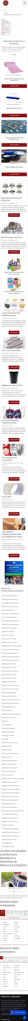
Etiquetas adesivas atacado (9, 667)
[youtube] (7, 1014)
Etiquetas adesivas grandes (9, 692)
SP (11, 957)
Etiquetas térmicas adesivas (6, 33)
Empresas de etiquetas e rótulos (10, 786)
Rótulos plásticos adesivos (6, 24)
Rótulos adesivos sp (7, 746)
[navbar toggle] (24, 3)
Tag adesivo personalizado (8, 728)
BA (26, 957)
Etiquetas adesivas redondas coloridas (12, 646)
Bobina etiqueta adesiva (8, 635)
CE (3, 960)
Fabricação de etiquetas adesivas (10, 649)
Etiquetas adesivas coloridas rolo (10, 671)
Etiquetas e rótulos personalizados (11, 789)
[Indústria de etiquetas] (12, 228)
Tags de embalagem (7, 725)
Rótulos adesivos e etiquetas (9, 807)
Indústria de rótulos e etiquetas (10, 743)
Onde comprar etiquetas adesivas (10, 614)
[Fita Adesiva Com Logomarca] (14, 450)
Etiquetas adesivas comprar (9, 639)
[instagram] (5, 1014)
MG (4, 957)
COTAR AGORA (14, 86)
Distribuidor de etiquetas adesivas (10, 657)
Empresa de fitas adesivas (8, 717)
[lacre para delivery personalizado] (14, 305)
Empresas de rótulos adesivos (9, 821)
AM (17, 960)
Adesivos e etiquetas (11, 996)
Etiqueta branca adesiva (8, 631)
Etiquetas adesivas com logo (9, 674)
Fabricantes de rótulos (7, 825)
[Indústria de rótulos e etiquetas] (12, 188)
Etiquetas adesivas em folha (9, 678)
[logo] (5, 3)
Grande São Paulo (25, 913)
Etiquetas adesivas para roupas (10, 606)
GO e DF (11, 960)
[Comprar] (14, 156)
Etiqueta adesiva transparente (9, 599)
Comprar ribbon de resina (8, 846)
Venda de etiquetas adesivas (9, 653)
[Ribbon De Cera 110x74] (14, 377)
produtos (6, 13)
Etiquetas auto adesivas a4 (9, 707)
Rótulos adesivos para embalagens (11, 793)
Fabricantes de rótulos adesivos (10, 818)
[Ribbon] (14, 97)
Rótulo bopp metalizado (8, 735)
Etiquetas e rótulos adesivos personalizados (13, 778)
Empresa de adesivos (7, 710)
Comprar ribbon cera (7, 843)
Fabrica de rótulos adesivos (9, 771)
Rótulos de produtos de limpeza (10, 753)
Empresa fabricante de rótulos (9, 814)
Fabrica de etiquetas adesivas (9, 596)
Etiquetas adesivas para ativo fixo (10, 621)
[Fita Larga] (14, 489)
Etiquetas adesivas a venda (9, 664)
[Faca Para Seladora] (14, 342)
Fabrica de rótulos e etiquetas (9, 782)
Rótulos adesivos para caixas (9, 839)
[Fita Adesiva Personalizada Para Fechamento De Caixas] (14, 524)
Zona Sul (16, 912)
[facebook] (2, 1014)
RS (20, 957)
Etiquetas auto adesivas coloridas (10, 703)
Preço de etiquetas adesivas (9, 617)
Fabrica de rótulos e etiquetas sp (10, 836)
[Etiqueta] (14, 67)
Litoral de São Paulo (14, 917)
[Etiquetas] (14, 126)
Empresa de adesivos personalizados (11, 714)
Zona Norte (7, 912)
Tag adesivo (5, 721)
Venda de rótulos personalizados (10, 829)
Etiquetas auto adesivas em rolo (10, 685)
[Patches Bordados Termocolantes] (14, 412)
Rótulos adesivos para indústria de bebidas (13, 811)
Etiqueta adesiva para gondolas (10, 603)
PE (23, 957)
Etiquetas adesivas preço (8, 610)
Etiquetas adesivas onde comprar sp (11, 700)
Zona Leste (20, 912)
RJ (1, 957)
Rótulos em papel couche (8, 732)
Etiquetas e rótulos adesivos (9, 764)
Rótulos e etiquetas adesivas (9, 760)
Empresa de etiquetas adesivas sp (11, 660)
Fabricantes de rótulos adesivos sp (11, 832)
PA (24, 960)
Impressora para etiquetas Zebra (5, 29)
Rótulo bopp (5, 739)
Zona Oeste (11, 912)
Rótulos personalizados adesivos (10, 800)
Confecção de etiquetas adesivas (10, 624)
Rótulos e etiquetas (7, 750)
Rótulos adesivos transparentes (10, 796)
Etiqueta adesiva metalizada (9, 628)
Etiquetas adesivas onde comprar (10, 689)
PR (14, 957)
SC (17, 957)
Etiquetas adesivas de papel (9, 642)
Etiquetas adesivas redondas (9, 696)
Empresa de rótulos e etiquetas (10, 768)
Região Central (2, 912)
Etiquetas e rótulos (7, 757)
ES (8, 957)
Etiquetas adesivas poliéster (9, 682)
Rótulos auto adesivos (7, 775)
